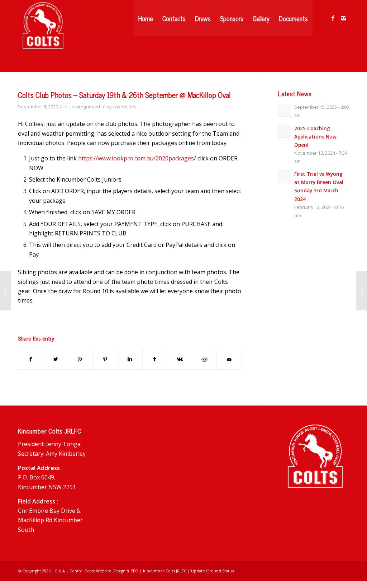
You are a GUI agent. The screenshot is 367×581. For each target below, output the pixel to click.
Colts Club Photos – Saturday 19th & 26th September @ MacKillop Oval (124, 95)
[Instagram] (343, 18)
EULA (60, 570)
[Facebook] (333, 18)
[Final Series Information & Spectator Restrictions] (5, 290)
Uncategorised (84, 106)
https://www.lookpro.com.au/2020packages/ (137, 158)
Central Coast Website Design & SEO (104, 570)
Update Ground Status (212, 570)
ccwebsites (125, 106)
